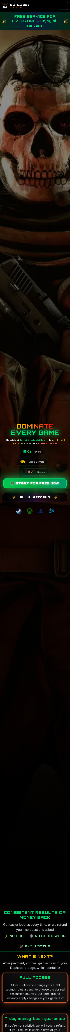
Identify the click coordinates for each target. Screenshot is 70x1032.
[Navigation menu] (63, 6)
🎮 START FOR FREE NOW (35, 483)
